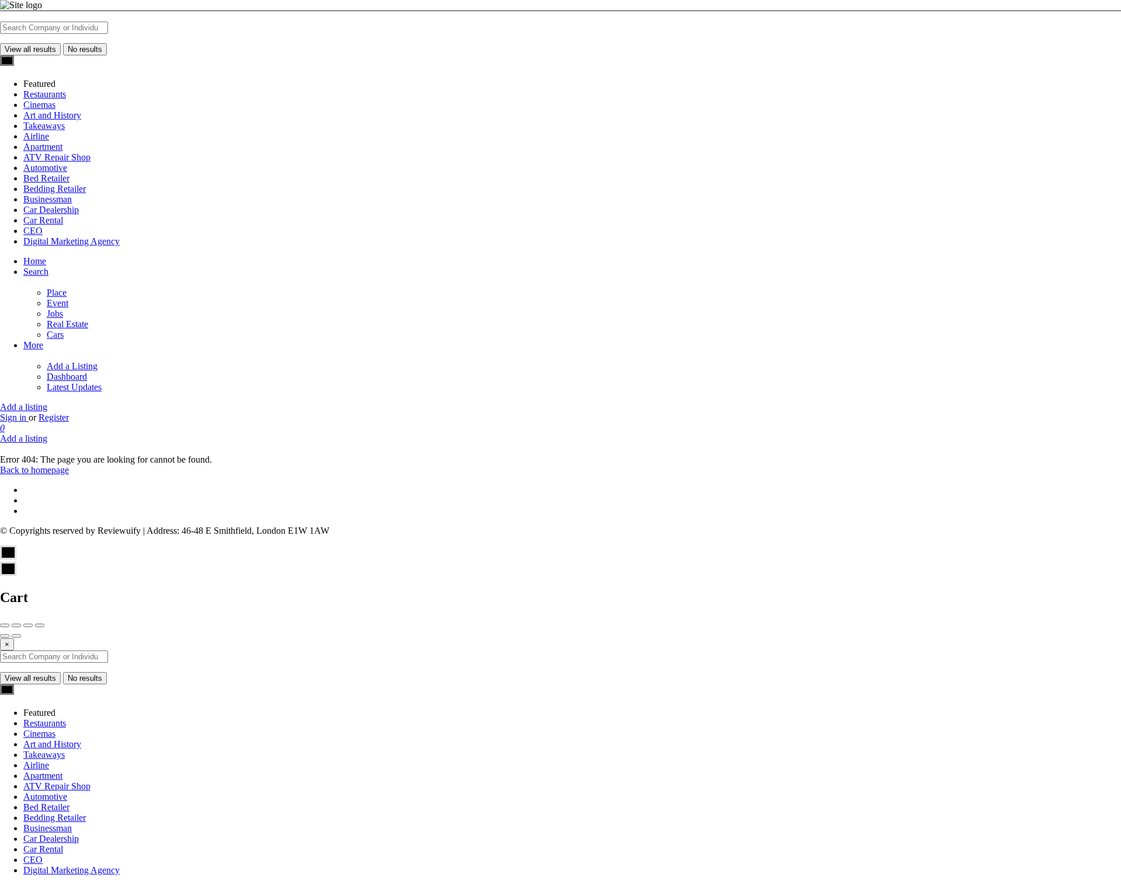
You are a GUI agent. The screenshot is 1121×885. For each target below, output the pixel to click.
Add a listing (23, 407)
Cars (55, 335)
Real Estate (67, 324)
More (33, 345)
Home (34, 261)
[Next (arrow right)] (16, 636)
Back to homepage (34, 470)
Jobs (55, 314)
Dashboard (67, 377)
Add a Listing (72, 366)
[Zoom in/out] (39, 625)
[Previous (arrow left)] (4, 636)
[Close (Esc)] (4, 625)
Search (35, 272)
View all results (30, 49)
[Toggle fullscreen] (28, 625)
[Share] (16, 625)
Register (54, 417)
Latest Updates (74, 387)
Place (57, 293)
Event (57, 303)
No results (85, 49)
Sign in (14, 417)
